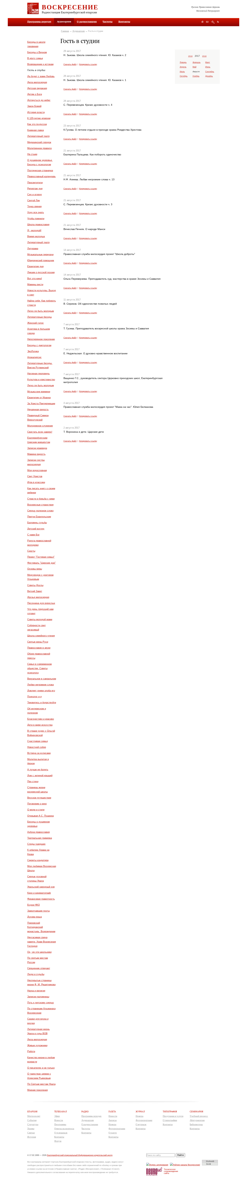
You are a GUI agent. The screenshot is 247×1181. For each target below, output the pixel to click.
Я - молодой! (34, 230)
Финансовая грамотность (41, 899)
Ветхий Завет (34, 591)
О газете (112, 1132)
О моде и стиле (35, 809)
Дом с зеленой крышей (39, 775)
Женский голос (35, 323)
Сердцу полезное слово (40, 510)
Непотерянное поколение (41, 339)
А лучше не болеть (37, 769)
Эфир (57, 1116)
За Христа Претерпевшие (41, 403)
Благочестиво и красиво (40, 719)
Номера (112, 1124)
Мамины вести (35, 284)
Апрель (183, 67)
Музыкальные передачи (40, 254)
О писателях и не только (41, 1067)
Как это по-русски (37, 124)
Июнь (207, 67)
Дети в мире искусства (39, 725)
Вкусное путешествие (39, 797)
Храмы (30, 1128)
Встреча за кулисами (39, 753)
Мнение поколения (37, 1090)
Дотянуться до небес (38, 100)
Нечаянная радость (38, 409)
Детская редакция (37, 88)
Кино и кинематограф (39, 893)
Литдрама (32, 248)
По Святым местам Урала (41, 1084)
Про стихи (32, 781)
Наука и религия (36, 990)
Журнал (140, 1111)
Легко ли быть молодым (40, 311)
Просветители (35, 182)
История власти (36, 112)
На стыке (32, 154)
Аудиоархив (78, 31)
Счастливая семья (37, 741)
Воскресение (70, 7)
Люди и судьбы (35, 974)
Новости (58, 1120)
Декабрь (209, 76)
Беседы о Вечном (37, 52)
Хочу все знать (35, 212)
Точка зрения (34, 206)
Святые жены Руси (37, 641)
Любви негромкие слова (40, 684)
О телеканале (60, 1132)
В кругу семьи (35, 58)
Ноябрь (196, 76)
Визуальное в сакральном (41, 678)
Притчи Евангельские (39, 516)
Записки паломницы (38, 996)
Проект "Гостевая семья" (41, 557)
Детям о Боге (34, 94)
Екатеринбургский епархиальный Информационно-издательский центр (79, 1155)
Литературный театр (38, 136)
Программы (60, 1124)
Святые (31, 1132)
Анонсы (112, 1120)
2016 (190, 56)
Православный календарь (41, 176)
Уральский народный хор (41, 886)
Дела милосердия (37, 82)
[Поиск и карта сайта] (212, 22)
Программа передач (39, 21)
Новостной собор (36, 747)
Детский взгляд (35, 528)
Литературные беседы (39, 317)
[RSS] (218, 22)
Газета (112, 1111)
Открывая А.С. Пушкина (40, 815)
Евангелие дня (35, 266)
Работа (31, 1051)
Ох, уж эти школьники (39, 952)
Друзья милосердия (38, 597)
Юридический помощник (40, 260)
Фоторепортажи (116, 1128)
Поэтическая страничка (40, 170)
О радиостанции (87, 21)
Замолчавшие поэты (38, 910)
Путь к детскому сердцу (40, 1002)
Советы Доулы (35, 585)
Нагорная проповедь (38, 373)
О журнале (141, 1124)
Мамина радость (36, 454)
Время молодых (36, 236)
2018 (204, 56)
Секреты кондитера (37, 860)
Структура (32, 1124)
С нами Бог (33, 534)
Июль (182, 71)
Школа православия (38, 224)
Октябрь (184, 76)
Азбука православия (38, 832)
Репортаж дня (34, 188)
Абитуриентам (197, 1120)
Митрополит (33, 1116)
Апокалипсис (34, 357)
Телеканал (60, 1111)
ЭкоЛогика (33, 351)
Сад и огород (34, 194)
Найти (180, 1155)
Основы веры (34, 568)
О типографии (170, 1120)
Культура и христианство (41, 379)
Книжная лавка (35, 130)
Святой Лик (33, 200)
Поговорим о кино (37, 803)
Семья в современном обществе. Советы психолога (39, 668)
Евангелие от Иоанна (39, 397)
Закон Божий (34, 106)
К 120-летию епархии (38, 118)
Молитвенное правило (39, 148)
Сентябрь (209, 71)
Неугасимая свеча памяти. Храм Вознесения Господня (41, 941)
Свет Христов (34, 476)
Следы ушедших (36, 844)
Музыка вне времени (38, 391)
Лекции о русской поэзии (41, 272)
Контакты (124, 21)
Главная (65, 31)
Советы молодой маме (39, 619)
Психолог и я (34, 696)
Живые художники (37, 1045)
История (31, 1136)
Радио (85, 1111)
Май (194, 67)
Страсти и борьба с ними (41, 498)
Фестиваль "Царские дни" (41, 563)
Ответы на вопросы (64, 1128)
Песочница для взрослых (41, 603)
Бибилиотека (196, 1124)
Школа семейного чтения (41, 635)
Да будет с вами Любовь (41, 76)
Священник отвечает (38, 968)
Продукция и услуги (173, 1116)
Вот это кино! (34, 278)
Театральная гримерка (39, 838)
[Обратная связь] (207, 22)
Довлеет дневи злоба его (41, 690)
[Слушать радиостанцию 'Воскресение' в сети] (185, 1164)
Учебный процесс (199, 1116)
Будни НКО (33, 905)
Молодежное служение (40, 425)
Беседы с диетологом (39, 345)
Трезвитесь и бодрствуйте (41, 702)
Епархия (32, 1111)
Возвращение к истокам (40, 64)
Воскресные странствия (40, 504)
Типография (170, 1111)
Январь (183, 62)
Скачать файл (69, 64)
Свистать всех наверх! (39, 432)
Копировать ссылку (88, 64)
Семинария (196, 1111)
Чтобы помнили (35, 218)
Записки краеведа (37, 448)
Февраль (197, 62)
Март (207, 62)
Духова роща (34, 916)
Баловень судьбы (37, 522)
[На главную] (202, 22)
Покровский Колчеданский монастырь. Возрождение (41, 927)
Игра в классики (36, 482)
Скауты (31, 551)
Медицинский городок (39, 142)
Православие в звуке (38, 647)
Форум (57, 1141)
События (32, 1120)
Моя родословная (37, 470)
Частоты (107, 21)
